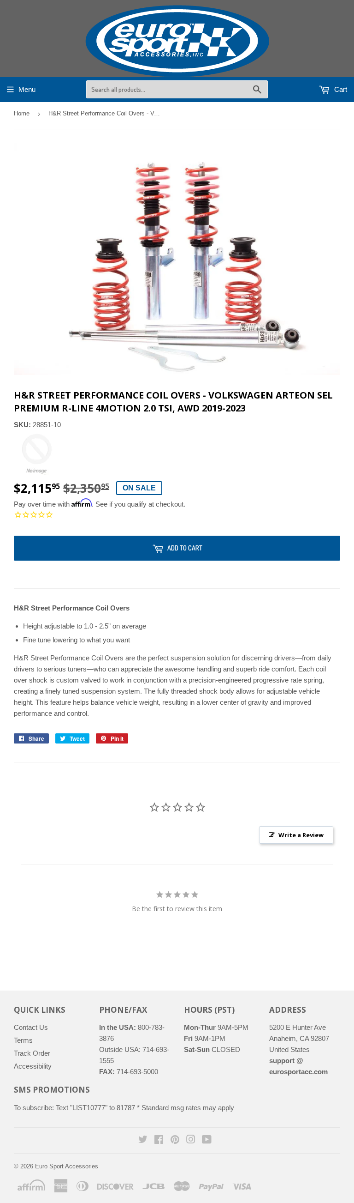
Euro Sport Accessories (66, 1166)
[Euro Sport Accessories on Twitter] (143, 1140)
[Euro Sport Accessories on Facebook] (159, 1140)
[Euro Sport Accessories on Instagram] (190, 1140)
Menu (26, 89)
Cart (339, 89)
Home (22, 113)
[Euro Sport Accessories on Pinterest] (175, 1140)
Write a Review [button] (301, 835)
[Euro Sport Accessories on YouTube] (207, 1140)
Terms (23, 1040)
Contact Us (31, 1027)
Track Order (32, 1053)
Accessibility (33, 1066)
